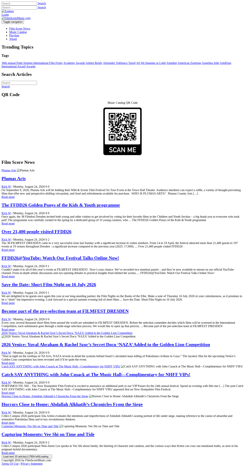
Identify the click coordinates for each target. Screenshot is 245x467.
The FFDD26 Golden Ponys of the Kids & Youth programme (61, 205)
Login (5, 14)
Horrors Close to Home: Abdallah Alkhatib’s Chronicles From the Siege (45, 396)
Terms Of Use (10, 463)
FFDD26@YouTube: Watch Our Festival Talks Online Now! (60, 257)
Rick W (6, 186)
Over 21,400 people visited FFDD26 (36, 231)
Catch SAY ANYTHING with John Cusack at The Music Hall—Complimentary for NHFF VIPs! (61, 366)
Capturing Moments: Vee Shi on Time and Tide (30, 426)
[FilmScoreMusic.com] (16, 18)
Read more (8, 197)
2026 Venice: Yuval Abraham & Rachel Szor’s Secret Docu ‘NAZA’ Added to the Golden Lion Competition (67, 333)
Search (42, 3)
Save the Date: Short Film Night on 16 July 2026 (49, 284)
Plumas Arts (9, 170)
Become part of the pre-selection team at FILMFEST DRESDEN (65, 311)
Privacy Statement (31, 463)
